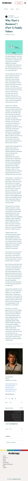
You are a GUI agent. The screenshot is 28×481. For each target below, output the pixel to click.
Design (12, 9)
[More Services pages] (7, 457)
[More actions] (22, 16)
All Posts (6, 9)
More (17, 9)
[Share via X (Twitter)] (9, 398)
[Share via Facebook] (6, 398)
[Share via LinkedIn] (12, 398)
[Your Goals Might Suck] (14, 416)
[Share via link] (15, 398)
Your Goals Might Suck (12, 424)
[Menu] (25, 3)
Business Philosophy (9, 394)
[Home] (3, 2)
